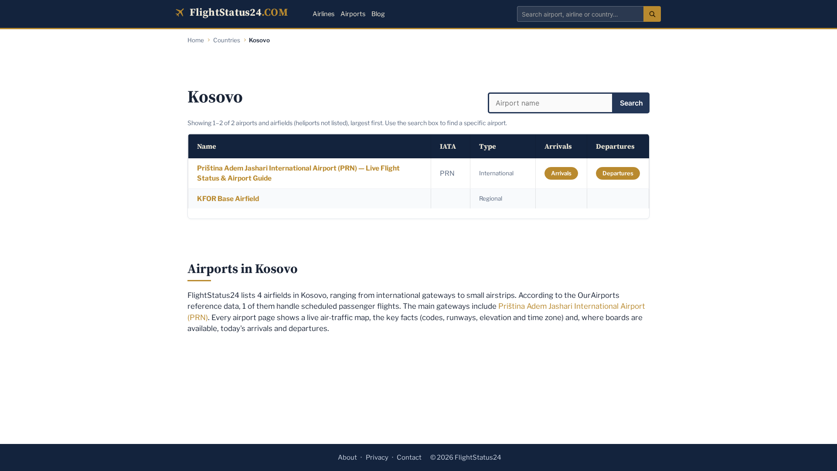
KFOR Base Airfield (228, 199)
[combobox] (580, 14)
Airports (352, 14)
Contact (409, 457)
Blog (378, 14)
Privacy (377, 457)
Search (631, 103)
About (347, 457)
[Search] (652, 14)
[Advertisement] (418, 66)
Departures (617, 173)
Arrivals (561, 173)
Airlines (323, 14)
